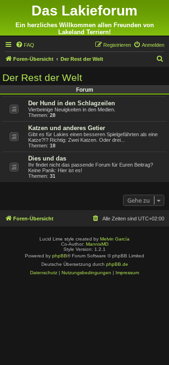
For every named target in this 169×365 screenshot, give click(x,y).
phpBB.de (117, 264)
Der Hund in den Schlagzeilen (71, 103)
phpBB (59, 255)
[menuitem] (24, 45)
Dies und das (47, 158)
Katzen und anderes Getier (66, 127)
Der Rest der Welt (42, 77)
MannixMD (97, 244)
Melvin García (115, 238)
